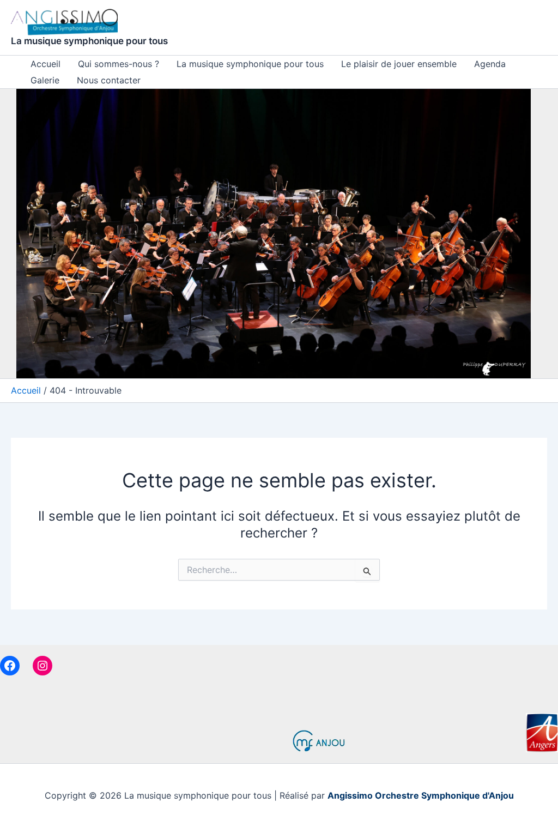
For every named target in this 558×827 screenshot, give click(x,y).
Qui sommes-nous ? (118, 63)
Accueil (45, 63)
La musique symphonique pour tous (89, 40)
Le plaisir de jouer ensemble (399, 63)
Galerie (45, 80)
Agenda (490, 63)
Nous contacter (109, 80)
